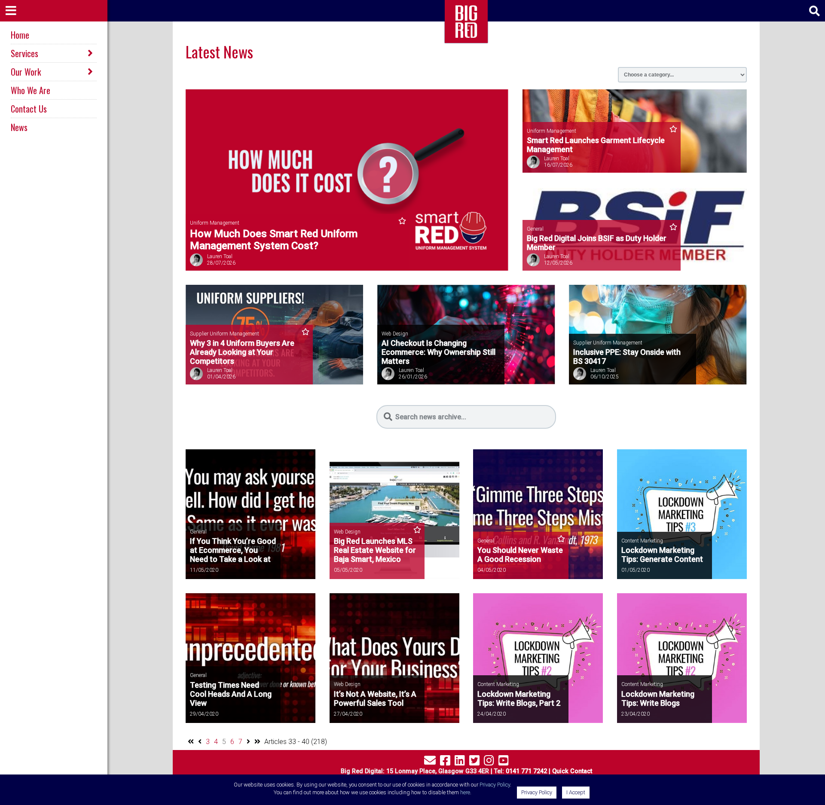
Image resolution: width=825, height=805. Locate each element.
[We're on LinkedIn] (459, 762)
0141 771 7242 (526, 771)
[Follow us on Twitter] (474, 762)
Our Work (26, 71)
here (465, 792)
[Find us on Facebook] (445, 762)
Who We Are (30, 90)
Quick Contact (572, 771)
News (19, 127)
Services (24, 53)
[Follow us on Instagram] (489, 762)
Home (20, 34)
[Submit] (388, 416)
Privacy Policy (495, 784)
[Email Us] (430, 762)
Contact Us (29, 108)
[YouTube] (503, 762)
